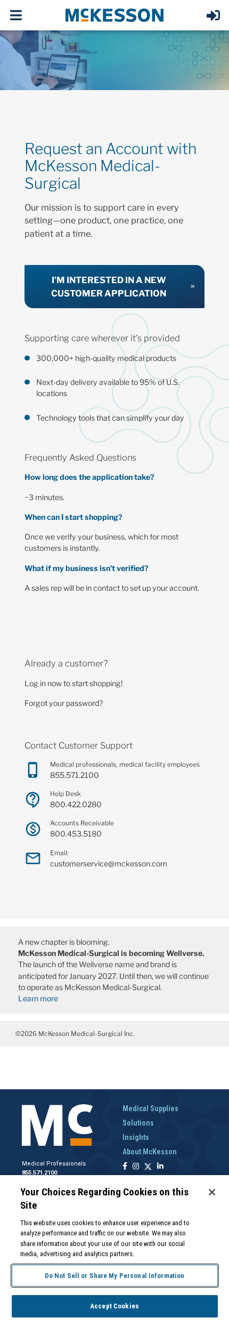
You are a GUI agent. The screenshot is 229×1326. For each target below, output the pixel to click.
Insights (135, 1137)
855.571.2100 (74, 774)
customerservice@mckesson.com (108, 863)
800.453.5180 (76, 833)
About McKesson (149, 1151)
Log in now (43, 683)
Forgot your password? (63, 703)
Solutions (138, 1123)
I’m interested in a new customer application (108, 287)
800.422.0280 (76, 804)
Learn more (38, 998)
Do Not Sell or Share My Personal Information (115, 1276)
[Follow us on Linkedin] (160, 1167)
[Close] (212, 1192)
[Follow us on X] (148, 1167)
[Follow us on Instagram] (136, 1167)
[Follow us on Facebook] (124, 1167)
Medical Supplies (150, 1108)
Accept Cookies (114, 1306)
